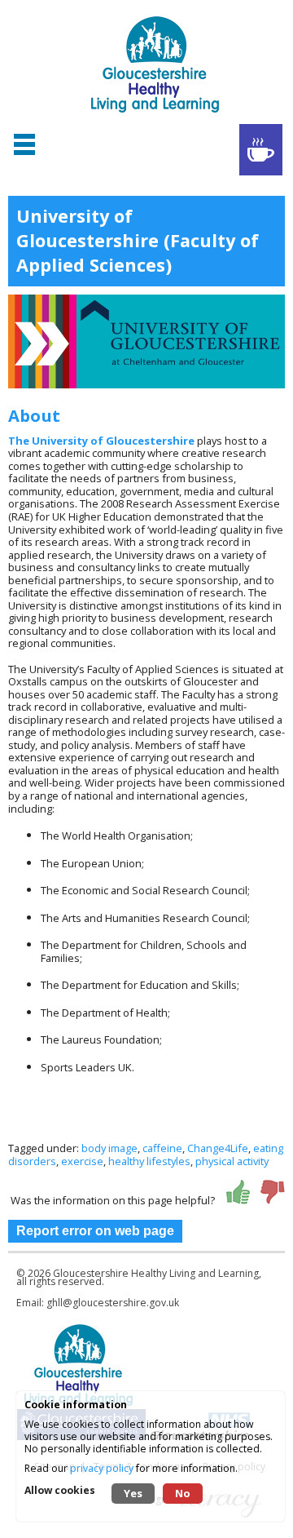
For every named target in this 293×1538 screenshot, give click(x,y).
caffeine (162, 1148)
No (182, 1493)
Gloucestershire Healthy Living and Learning (156, 1273)
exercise (82, 1161)
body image (109, 1148)
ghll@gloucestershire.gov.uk (112, 1303)
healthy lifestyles (149, 1161)
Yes (133, 1493)
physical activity (232, 1161)
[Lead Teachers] (260, 149)
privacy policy (101, 1468)
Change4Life (217, 1148)
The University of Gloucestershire (101, 440)
